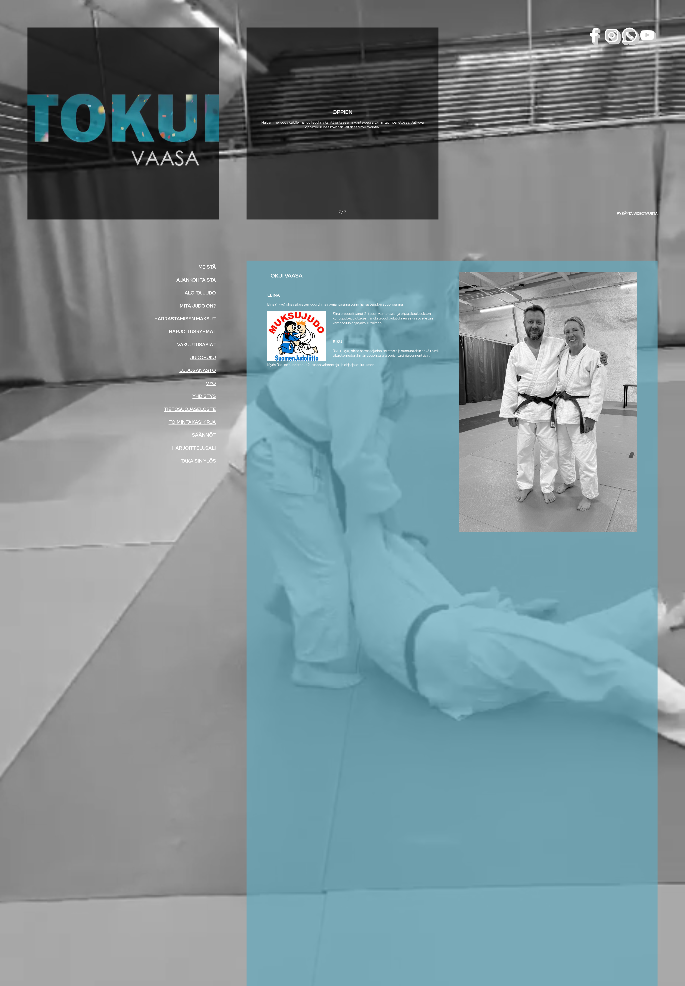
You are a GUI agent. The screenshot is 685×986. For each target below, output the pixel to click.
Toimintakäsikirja (192, 422)
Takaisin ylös (198, 461)
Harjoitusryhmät (192, 332)
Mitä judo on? (198, 306)
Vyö (211, 383)
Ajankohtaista (196, 280)
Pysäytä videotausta (637, 213)
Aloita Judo (200, 293)
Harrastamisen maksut (185, 319)
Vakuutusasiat (196, 345)
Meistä (207, 267)
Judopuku (203, 358)
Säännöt (204, 435)
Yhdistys (204, 396)
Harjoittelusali (194, 448)
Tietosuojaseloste (190, 409)
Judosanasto (197, 370)
